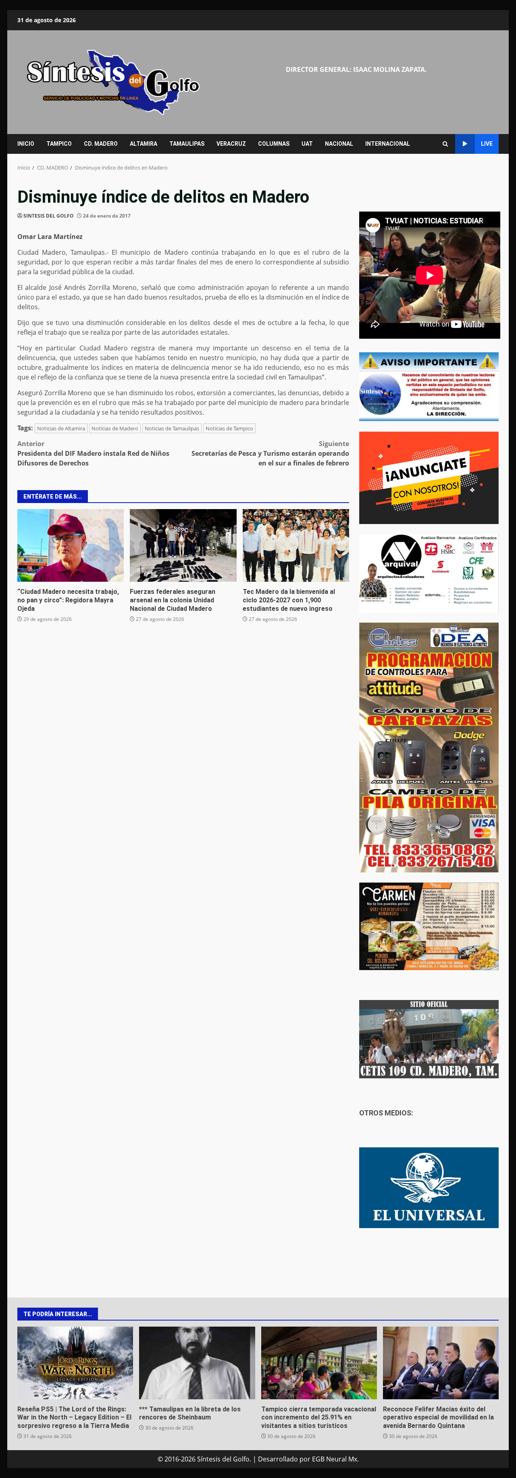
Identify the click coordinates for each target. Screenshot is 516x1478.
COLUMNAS (273, 143)
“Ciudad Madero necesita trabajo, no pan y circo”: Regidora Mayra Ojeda (70, 545)
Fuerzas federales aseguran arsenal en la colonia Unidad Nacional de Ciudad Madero (183, 545)
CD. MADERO (101, 143)
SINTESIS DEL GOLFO (48, 215)
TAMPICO (59, 143)
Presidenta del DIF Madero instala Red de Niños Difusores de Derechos (93, 453)
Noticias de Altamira (61, 428)
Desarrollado (278, 1459)
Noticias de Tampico (229, 428)
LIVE (487, 143)
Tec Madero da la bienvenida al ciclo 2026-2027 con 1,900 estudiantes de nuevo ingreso (296, 545)
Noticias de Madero (115, 428)
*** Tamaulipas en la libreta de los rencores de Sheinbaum (197, 1363)
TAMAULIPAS (186, 143)
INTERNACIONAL (387, 143)
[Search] (445, 144)
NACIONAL (339, 143)
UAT (307, 143)
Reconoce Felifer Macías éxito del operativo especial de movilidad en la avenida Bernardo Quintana (441, 1363)
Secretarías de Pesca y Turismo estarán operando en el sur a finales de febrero (270, 453)
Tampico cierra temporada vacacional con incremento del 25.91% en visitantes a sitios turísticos (319, 1363)
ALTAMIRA (143, 143)
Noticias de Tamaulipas (172, 428)
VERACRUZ (231, 143)
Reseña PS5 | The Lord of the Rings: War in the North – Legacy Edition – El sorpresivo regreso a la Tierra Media (75, 1363)
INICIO (25, 143)
